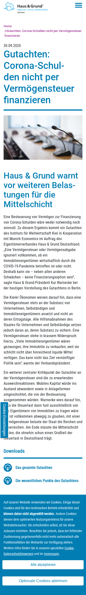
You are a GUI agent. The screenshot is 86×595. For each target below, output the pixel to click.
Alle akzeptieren (43, 564)
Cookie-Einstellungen (4, 420)
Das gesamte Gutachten (34, 467)
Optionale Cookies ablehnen (43, 581)
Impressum (51, 554)
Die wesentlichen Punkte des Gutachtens (47, 480)
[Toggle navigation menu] (78, 5)
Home (8, 26)
